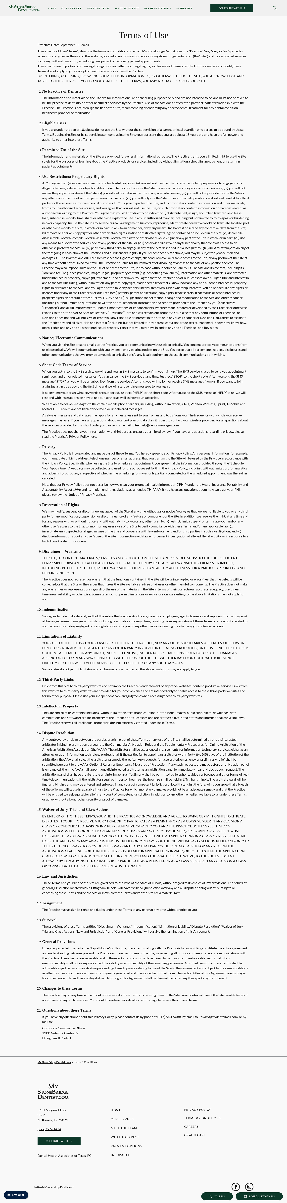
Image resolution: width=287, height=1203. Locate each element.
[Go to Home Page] (24, 8)
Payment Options (157, 8)
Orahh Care (195, 1135)
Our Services (71, 8)
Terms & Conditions (202, 1118)
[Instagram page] (249, 1187)
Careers (191, 1126)
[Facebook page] (236, 1187)
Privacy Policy (197, 1109)
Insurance (184, 8)
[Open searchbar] (274, 8)
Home (52, 8)
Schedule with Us (232, 8)
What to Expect (127, 8)
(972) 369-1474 (49, 1129)
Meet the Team (98, 8)
